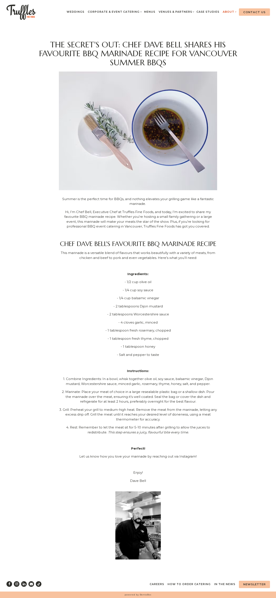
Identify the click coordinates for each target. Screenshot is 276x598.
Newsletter (254, 584)
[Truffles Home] (21, 11)
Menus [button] (149, 11)
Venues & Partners (175, 11)
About (229, 11)
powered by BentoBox (138, 594)
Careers (157, 584)
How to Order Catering (189, 584)
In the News (224, 584)
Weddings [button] (75, 11)
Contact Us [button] (254, 12)
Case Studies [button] (207, 11)
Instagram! (188, 456)
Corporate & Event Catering (114, 11)
